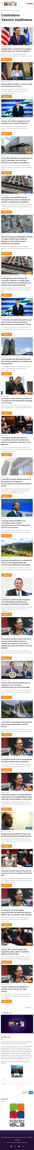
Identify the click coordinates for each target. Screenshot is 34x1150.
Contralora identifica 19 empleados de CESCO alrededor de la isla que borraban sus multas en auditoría (17, 160)
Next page (27, 1007)
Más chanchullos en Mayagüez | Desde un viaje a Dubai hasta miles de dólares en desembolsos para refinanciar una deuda (17, 240)
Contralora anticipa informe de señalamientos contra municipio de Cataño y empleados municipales (15, 199)
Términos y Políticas (15, 1142)
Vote (31, 1092)
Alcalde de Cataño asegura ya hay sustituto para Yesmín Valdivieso (15, 122)
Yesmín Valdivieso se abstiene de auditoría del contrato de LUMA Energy (15, 989)
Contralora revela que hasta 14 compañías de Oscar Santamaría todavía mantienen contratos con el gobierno (16, 441)
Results (24, 1092)
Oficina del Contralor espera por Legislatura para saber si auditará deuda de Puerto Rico (15, 951)
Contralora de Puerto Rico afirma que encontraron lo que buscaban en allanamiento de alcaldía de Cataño (16, 322)
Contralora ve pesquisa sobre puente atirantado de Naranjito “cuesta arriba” (16, 724)
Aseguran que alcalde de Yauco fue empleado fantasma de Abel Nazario (16, 835)
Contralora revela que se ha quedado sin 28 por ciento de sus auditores (16, 760)
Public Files (24, 1142)
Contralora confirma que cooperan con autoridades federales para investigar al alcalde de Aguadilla (15, 602)
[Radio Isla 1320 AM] (10, 3)
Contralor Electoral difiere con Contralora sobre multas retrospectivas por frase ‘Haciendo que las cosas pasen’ (15, 524)
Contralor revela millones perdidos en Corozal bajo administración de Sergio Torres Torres (16, 400)
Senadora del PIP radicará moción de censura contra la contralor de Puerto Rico (16, 873)
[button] (17, 1071)
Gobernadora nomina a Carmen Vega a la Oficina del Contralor (16, 85)
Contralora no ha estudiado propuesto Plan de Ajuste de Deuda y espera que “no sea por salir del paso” (16, 912)
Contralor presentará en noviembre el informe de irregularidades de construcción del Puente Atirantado (16, 562)
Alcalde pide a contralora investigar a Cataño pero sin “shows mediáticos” (16, 50)
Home (3, 10)
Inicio (8, 1142)
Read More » (6, 59)
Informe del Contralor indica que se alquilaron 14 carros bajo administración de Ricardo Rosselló (15, 685)
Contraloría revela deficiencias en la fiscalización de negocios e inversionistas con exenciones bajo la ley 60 (16, 482)
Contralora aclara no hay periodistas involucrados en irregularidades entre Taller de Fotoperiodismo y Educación (16, 796)
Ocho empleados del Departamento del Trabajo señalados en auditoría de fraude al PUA (16, 361)
